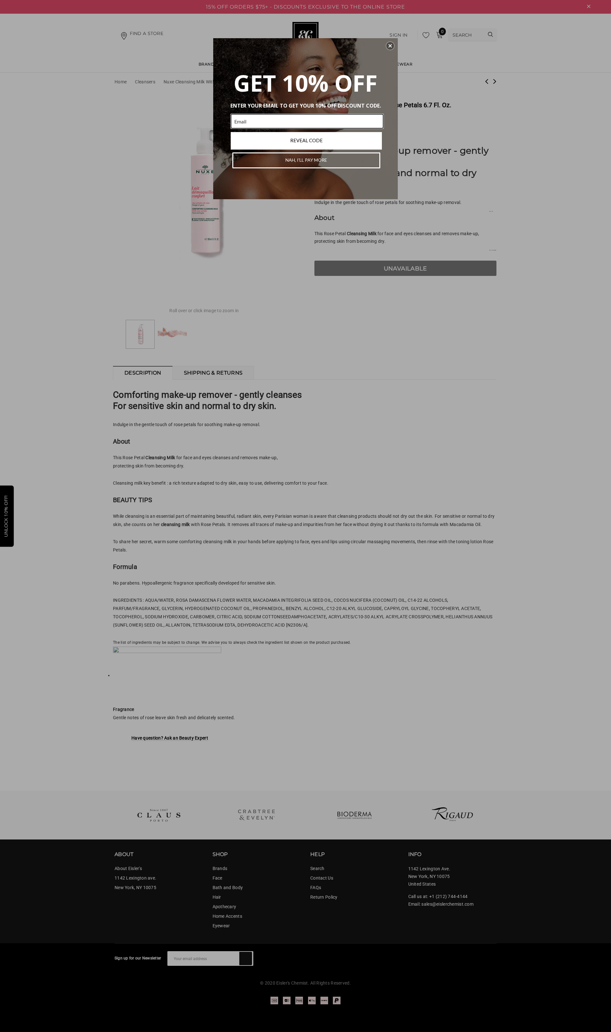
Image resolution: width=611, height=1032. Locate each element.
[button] (390, 46)
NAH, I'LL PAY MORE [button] (306, 160)
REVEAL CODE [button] (306, 140)
